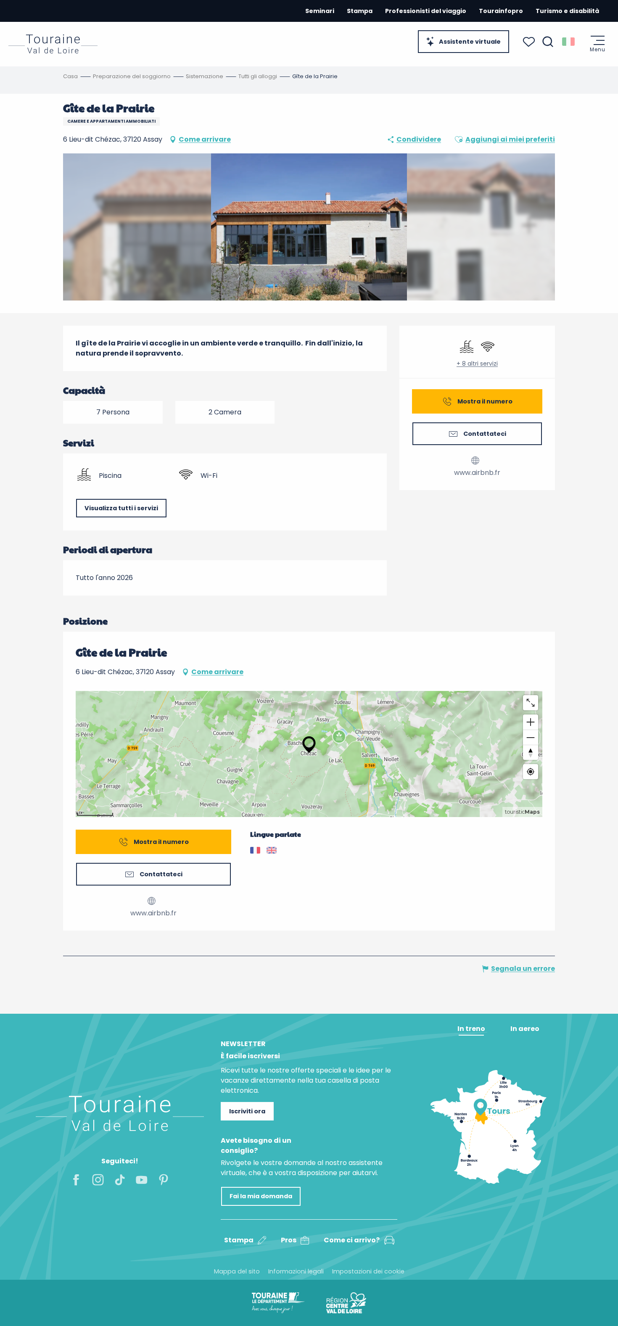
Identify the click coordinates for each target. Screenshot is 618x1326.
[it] (569, 41)
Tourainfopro (501, 11)
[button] (548, 41)
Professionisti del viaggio (425, 11)
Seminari (319, 11)
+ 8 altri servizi (477, 364)
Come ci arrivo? (352, 1240)
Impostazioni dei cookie (368, 1271)
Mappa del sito (237, 1271)
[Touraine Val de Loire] (53, 43)
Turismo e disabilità (567, 11)
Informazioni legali (296, 1271)
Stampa (359, 11)
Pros (288, 1240)
